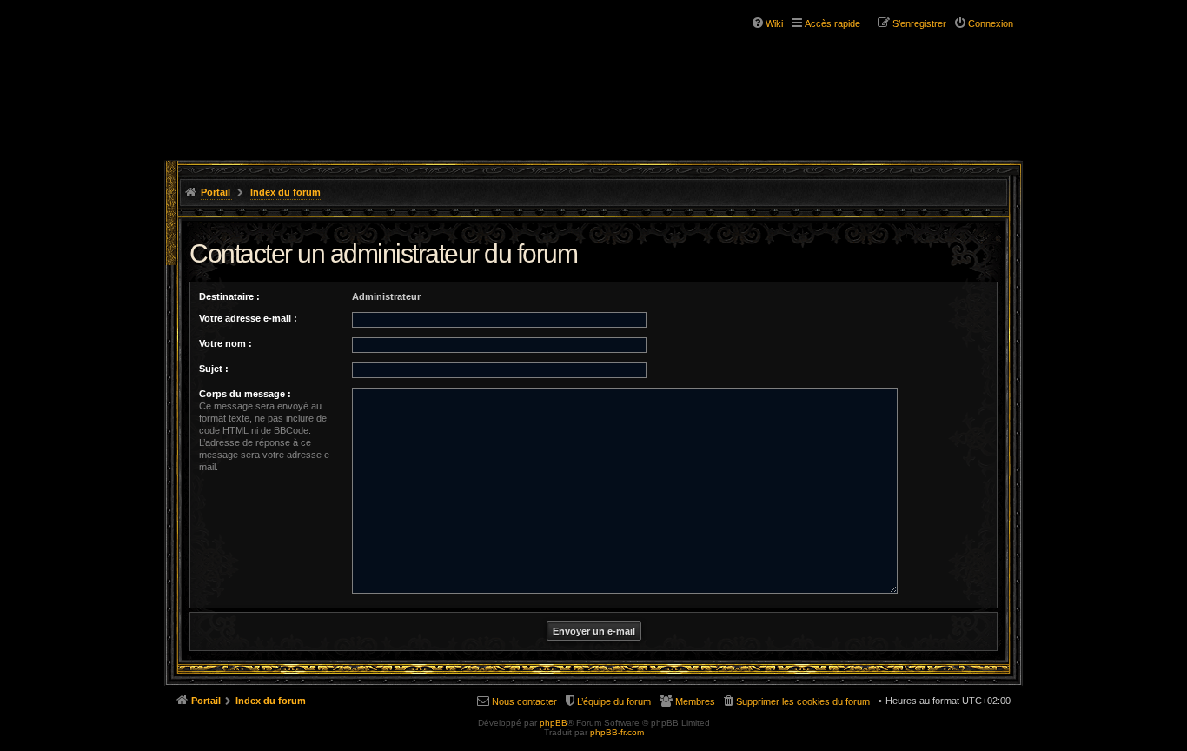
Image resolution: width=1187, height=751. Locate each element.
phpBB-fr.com (617, 732)
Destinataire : (229, 296)
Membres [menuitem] (695, 701)
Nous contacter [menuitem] (524, 701)
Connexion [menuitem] (990, 23)
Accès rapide (832, 23)
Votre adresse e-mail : (248, 318)
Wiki (774, 23)
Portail (215, 192)
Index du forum (285, 192)
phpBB (553, 723)
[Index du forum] (270, 68)
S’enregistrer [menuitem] (919, 23)
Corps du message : (245, 394)
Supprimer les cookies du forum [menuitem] (803, 701)
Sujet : (214, 368)
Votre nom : (225, 343)
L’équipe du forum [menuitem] (614, 701)
